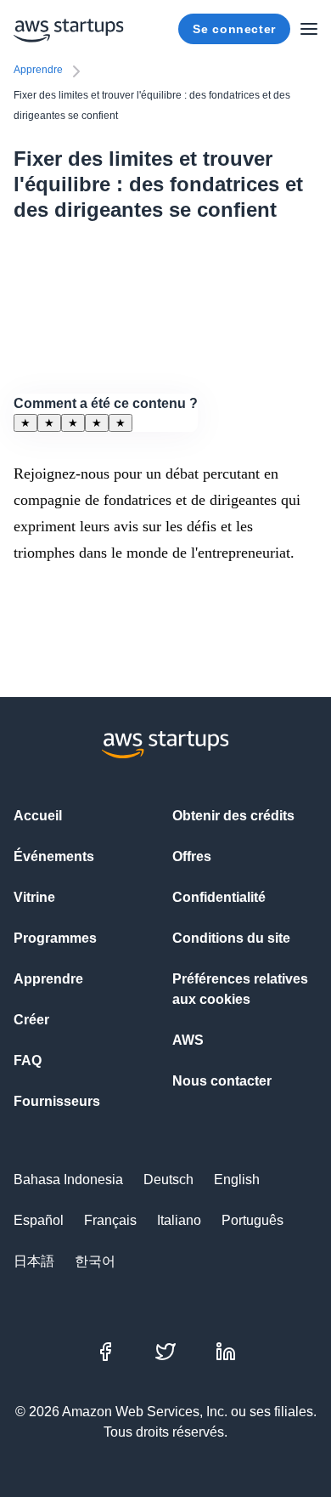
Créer (31, 1019)
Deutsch (168, 1179)
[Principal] (309, 29)
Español (39, 1220)
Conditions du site (231, 938)
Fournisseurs (57, 1101)
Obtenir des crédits (233, 815)
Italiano (179, 1220)
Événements (54, 856)
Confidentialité (219, 897)
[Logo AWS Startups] (69, 29)
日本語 (34, 1261)
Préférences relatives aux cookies (240, 989)
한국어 (95, 1261)
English (237, 1179)
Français (110, 1220)
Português (252, 1220)
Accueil (38, 815)
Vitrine (34, 897)
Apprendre (38, 70)
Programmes (55, 938)
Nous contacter (222, 1081)
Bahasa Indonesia (68, 1179)
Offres (191, 856)
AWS (188, 1040)
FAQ (28, 1060)
